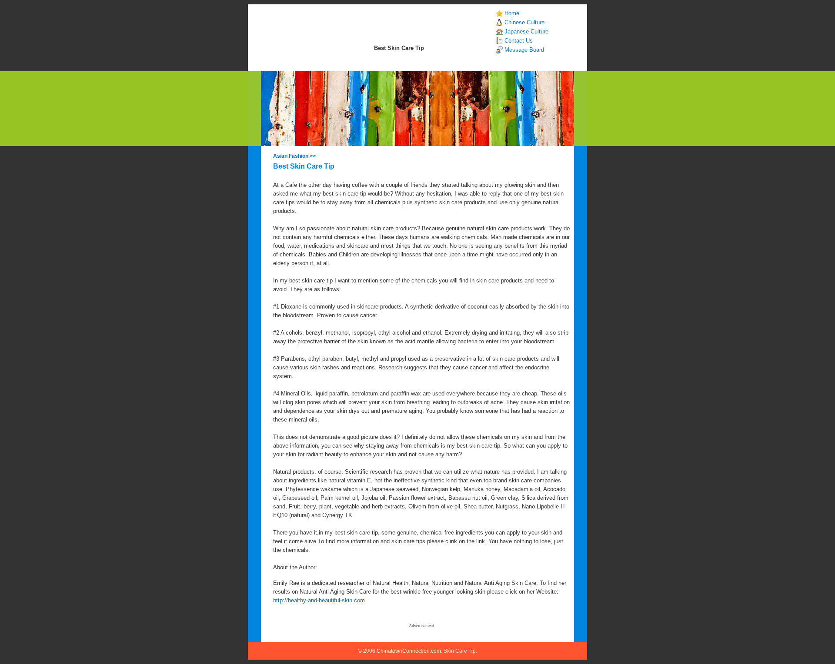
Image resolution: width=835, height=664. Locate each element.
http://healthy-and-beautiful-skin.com (319, 600)
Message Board (524, 49)
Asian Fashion (290, 156)
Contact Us (518, 40)
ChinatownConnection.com (409, 651)
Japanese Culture (526, 31)
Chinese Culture (524, 22)
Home (511, 13)
